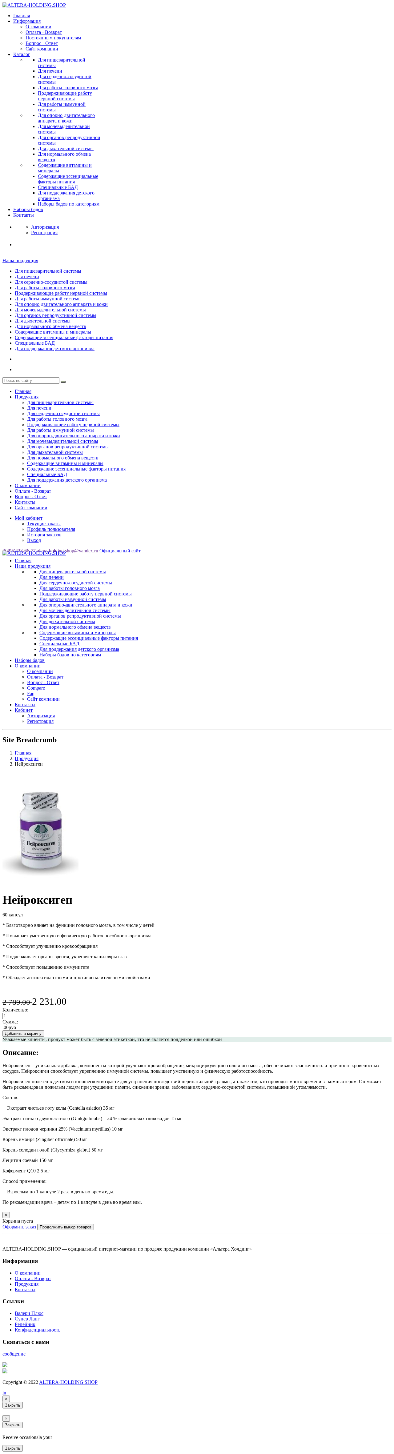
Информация (27, 21)
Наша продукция (20, 260)
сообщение (14, 1353)
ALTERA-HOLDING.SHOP (68, 1382)
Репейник (25, 1324)
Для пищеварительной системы (48, 271)
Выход (34, 540)
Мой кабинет (28, 518)
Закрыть (12, 1405)
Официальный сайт (120, 550)
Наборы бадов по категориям (68, 203)
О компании (38, 26)
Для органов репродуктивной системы (55, 315)
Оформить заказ (19, 1226)
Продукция (26, 396)
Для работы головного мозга (68, 87)
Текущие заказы (44, 523)
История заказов (44, 534)
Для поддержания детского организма (54, 348)
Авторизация (41, 715)
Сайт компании (42, 48)
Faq (30, 693)
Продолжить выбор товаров (65, 1227)
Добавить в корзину (23, 1033)
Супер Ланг (27, 1318)
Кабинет (24, 710)
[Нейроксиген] (40, 884)
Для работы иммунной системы (48, 298)
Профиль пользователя (51, 529)
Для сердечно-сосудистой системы (51, 282)
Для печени (50, 71)
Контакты (23, 215)
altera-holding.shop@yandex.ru (67, 550)
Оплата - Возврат (44, 32)
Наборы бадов (28, 209)
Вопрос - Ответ (42, 43)
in (4, 1392)
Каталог (21, 54)
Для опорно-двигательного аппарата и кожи (66, 118)
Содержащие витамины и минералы (53, 331)
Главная (21, 15)
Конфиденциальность (37, 1329)
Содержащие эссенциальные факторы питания (68, 179)
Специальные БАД (58, 187)
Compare (36, 688)
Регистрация (40, 721)
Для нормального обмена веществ (50, 326)
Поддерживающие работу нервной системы (65, 95)
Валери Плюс (29, 1313)
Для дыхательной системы (66, 148)
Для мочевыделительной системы (50, 309)
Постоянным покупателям (53, 37)
